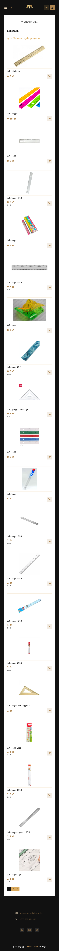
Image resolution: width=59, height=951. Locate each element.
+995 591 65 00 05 (28, 919)
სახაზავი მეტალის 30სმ (18, 832)
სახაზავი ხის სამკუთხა (18, 705)
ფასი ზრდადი (14, 38)
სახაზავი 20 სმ (14, 198)
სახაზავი (11, 156)
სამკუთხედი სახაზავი (17, 409)
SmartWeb (32, 947)
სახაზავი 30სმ (14, 367)
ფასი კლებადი (32, 38)
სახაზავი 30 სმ (14, 283)
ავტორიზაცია (52, 7)
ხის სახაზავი (13, 71)
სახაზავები (12, 113)
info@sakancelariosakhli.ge (32, 913)
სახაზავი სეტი (14, 875)
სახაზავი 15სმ (14, 748)
